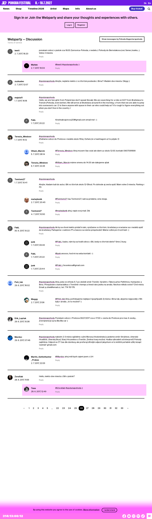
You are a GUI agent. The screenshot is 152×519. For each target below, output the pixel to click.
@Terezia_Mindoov (64, 151)
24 (69, 408)
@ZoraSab (60, 388)
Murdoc (18, 337)
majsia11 (19, 97)
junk (33, 242)
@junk (58, 253)
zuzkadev (19, 81)
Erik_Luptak (20, 318)
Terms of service (15, 43)
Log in (69, 25)
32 (116, 408)
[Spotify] (138, 516)
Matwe (34, 65)
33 (122, 408)
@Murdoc (59, 356)
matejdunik (36, 199)
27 (87, 408)
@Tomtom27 (61, 199)
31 (110, 408)
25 (75, 408)
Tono (33, 388)
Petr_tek (19, 282)
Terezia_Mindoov (23, 136)
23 (63, 408)
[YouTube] (129, 516)
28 (93, 408)
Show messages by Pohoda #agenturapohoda (122, 39)
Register (81, 25)
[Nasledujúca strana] (127, 408)
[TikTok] (143, 516)
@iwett (58, 64)
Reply (41, 57)
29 (99, 408)
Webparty (15, 39)
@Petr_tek (60, 299)
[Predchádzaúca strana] (24, 408)
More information (91, 509)
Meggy (34, 299)
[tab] (18, 8)
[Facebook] (124, 516)
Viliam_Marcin (38, 151)
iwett (17, 50)
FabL (33, 120)
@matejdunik (61, 211)
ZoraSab (19, 376)
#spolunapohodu (70, 64)
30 (105, 408)
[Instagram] (134, 516)
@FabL (58, 242)
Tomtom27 (20, 179)
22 (57, 408)
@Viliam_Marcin (62, 162)
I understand (109, 510)
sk (145, 3)
